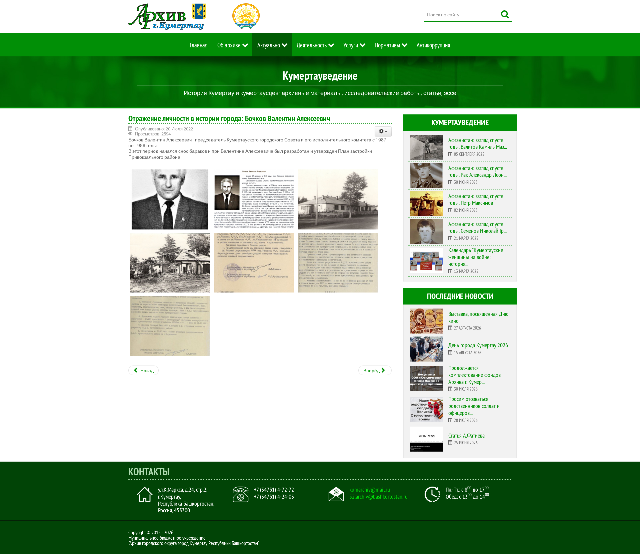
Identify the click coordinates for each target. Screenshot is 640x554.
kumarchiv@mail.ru (369, 489)
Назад (146, 370)
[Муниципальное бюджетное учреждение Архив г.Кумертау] (167, 16)
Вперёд (372, 370)
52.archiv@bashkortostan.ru (378, 496)
